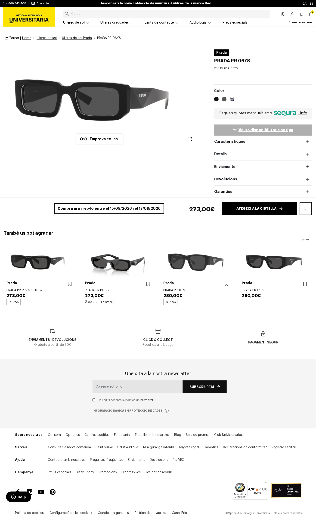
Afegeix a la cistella (256, 208)
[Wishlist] (70, 284)
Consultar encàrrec (300, 22)
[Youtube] (41, 492)
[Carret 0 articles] (311, 15)
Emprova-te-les (104, 139)
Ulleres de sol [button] (74, 22)
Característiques (229, 141)
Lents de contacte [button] (159, 22)
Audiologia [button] (198, 22)
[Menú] (266, 484)
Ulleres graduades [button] (114, 22)
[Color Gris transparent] (224, 100)
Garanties (223, 192)
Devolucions (225, 179)
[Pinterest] (53, 492)
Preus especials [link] (235, 22)
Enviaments (224, 167)
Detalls (220, 154)
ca (304, 3)
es (311, 3)
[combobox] (166, 14)
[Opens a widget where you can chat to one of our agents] (18, 497)
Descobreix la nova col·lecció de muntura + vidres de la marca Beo (155, 3)
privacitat (146, 400)
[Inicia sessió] (292, 15)
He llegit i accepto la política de (125, 400)
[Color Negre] (216, 100)
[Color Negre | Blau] (232, 100)
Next (307, 239)
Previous (303, 239)
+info (302, 113)
